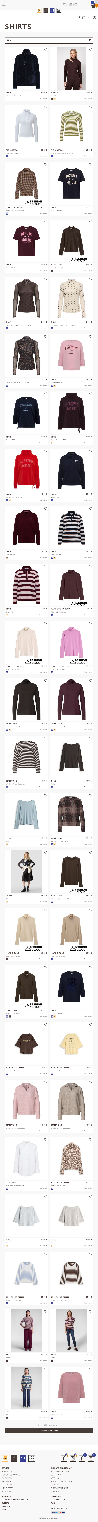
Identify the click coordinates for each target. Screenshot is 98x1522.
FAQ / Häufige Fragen (60, 1472)
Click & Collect (9, 1485)
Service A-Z (7, 1491)
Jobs (4, 1510)
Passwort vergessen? (60, 1488)
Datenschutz (58, 1500)
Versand (55, 1478)
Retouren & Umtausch (61, 1482)
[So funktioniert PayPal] (55, 1512)
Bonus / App (7, 1472)
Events (5, 1503)
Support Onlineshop (61, 1468)
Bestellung (56, 1475)
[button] (78, 17)
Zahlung (55, 1485)
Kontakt (55, 1491)
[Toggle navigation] (4, 4)
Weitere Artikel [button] (49, 1430)
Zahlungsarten (59, 1508)
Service (5, 1468)
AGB (53, 1503)
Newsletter (7, 1488)
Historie (6, 1507)
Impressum (56, 1497)
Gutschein (7, 1478)
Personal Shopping (11, 1475)
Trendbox (6, 1482)
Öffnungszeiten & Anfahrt (15, 1500)
